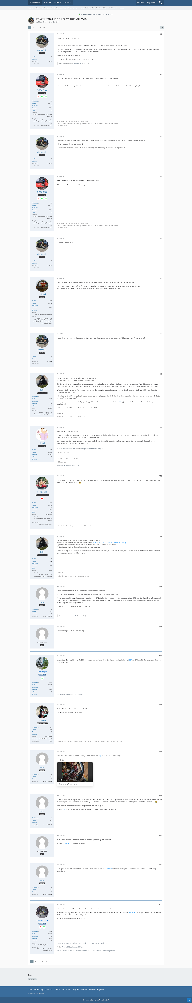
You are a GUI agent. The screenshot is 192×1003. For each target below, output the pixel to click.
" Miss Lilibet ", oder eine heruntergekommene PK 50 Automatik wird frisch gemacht (86, 951)
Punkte (34, 57)
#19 (160, 865)
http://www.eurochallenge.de (67, 466)
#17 (160, 795)
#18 (160, 835)
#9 (161, 427)
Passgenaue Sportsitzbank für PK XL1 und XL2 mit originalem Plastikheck (82, 943)
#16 (160, 751)
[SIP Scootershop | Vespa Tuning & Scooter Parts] (96, 14)
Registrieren (151, 3)
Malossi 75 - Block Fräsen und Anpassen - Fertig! (109, 543)
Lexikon (60, 694)
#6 (161, 278)
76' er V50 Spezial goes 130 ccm (73, 947)
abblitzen (67, 843)
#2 (161, 74)
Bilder (34, 110)
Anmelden (140, 3)
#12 (160, 586)
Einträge (34, 310)
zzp (100, 756)
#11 (160, 536)
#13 (160, 627)
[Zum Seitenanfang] (189, 1000)
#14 (160, 656)
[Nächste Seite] (44, 27)
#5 (161, 238)
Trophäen (35, 105)
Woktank (67, 694)
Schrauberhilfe (77, 694)
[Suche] (160, 2)
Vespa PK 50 (32, 979)
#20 (160, 905)
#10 (160, 476)
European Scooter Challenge (91, 449)
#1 (161, 34)
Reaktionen (35, 101)
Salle (75, 616)
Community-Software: (96, 1000)
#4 (161, 176)
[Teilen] (162, 27)
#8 (161, 374)
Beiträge (34, 59)
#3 (161, 136)
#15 (160, 705)
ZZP (120, 402)
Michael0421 (42, 22)
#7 (161, 334)
